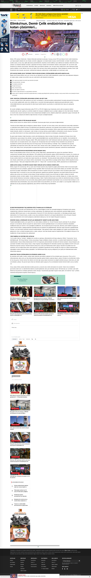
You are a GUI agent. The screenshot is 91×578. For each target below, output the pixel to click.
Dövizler (22, 564)
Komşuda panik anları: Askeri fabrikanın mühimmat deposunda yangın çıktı (36, 9)
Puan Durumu (34, 566)
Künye (11, 566)
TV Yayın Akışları (44, 568)
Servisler (42, 5)
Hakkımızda (12, 564)
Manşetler (22, 560)
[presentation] (14, 9)
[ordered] (27, 339)
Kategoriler (30, 5)
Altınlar (21, 566)
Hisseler (22, 562)
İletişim (11, 560)
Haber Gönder (23, 570)
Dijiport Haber (13, 20)
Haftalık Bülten (59, 5)
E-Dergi (36, 5)
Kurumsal (48, 5)
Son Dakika (12, 562)
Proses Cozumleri (21, 20)
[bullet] (29, 339)
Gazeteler (22, 568)
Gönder (14, 339)
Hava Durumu (34, 564)
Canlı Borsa (33, 560)
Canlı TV (32, 562)
